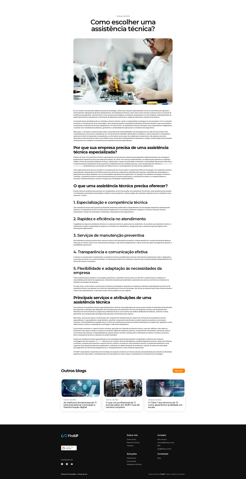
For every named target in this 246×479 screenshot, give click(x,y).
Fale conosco (162, 439)
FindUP (99, 341)
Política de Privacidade (68, 474)
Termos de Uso (82, 474)
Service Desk (131, 461)
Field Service (131, 458)
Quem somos (131, 439)
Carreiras (130, 446)
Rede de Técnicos (133, 443)
